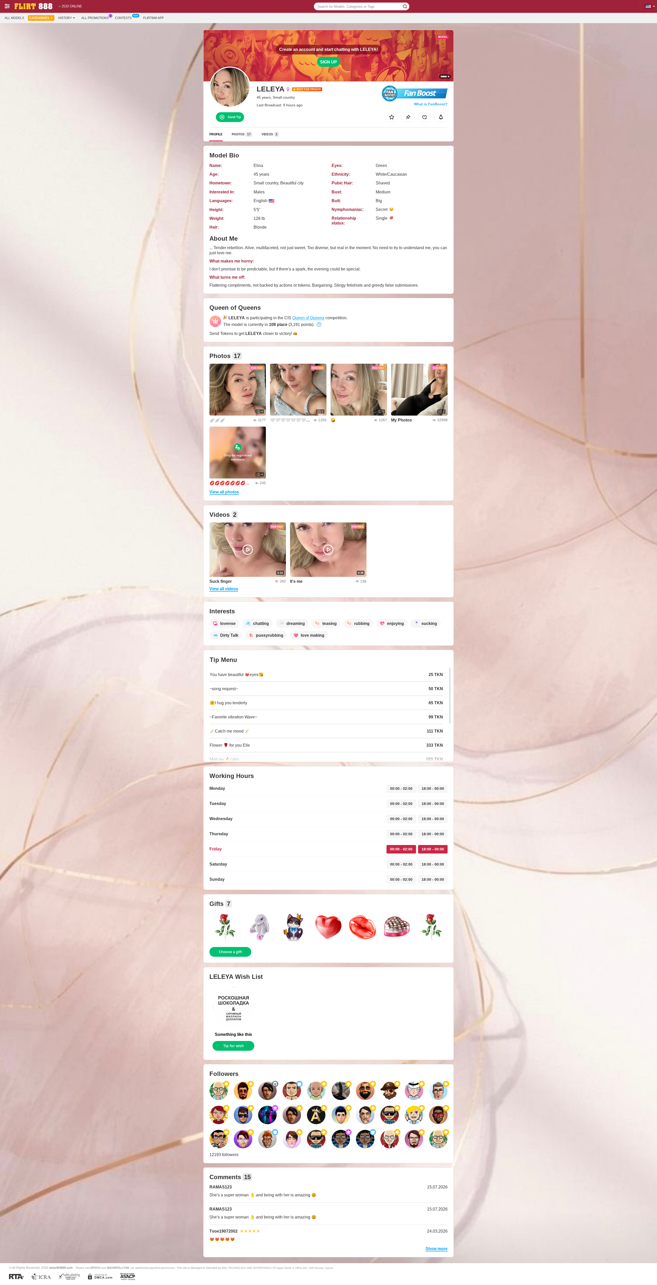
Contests (123, 18)
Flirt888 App (153, 18)
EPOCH (96, 1267)
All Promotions (95, 18)
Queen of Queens (308, 318)
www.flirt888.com (61, 1267)
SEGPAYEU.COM (118, 1267)
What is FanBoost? (431, 104)
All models (14, 18)
